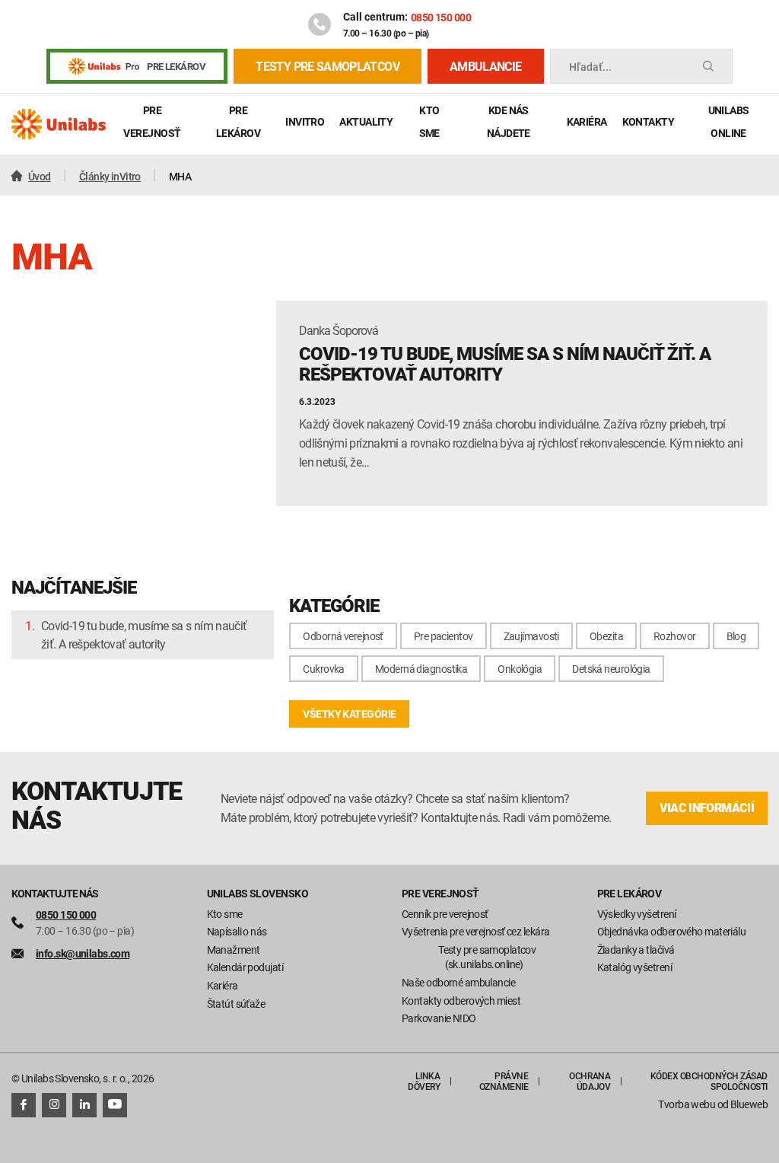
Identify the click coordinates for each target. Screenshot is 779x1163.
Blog (736, 636)
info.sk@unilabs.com (82, 953)
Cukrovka (324, 668)
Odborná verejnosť (343, 636)
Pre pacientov (443, 636)
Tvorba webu (686, 1104)
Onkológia (520, 668)
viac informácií (707, 808)
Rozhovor (674, 636)
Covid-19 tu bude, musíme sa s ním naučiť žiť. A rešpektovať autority (143, 634)
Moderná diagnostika (421, 668)
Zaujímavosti (531, 636)
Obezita (606, 636)
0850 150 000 (441, 17)
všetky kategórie (349, 713)
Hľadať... (590, 66)
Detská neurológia (611, 668)
